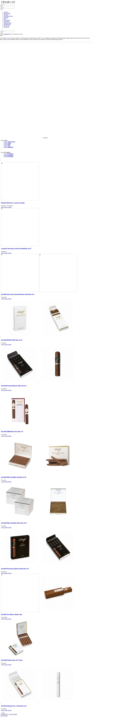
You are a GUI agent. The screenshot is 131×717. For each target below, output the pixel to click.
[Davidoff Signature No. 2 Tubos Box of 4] (47, 684)
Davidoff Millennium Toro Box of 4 (12, 431)
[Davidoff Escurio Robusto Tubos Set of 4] (47, 364)
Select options (4, 207)
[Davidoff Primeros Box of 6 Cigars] (47, 639)
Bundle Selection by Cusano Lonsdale (13, 203)
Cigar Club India (13, 714)
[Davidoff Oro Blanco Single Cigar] (47, 593)
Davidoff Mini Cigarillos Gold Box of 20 (13, 477)
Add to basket (4, 253)
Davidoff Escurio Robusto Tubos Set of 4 (13, 385)
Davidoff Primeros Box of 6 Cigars (12, 660)
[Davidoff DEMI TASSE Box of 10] (47, 319)
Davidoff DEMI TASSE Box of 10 (11, 340)
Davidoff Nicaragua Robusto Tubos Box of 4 (15, 568)
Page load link (4, 715)
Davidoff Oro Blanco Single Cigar (11, 614)
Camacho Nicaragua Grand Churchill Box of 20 (16, 248)
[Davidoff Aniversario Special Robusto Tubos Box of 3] (47, 273)
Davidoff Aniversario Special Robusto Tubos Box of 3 (17, 294)
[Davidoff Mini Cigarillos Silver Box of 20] (47, 501)
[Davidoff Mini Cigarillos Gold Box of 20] (47, 456)
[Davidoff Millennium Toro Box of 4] (47, 410)
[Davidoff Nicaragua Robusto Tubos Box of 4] (47, 547)
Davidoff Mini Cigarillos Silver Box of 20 (14, 523)
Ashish (6, 34)
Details (9, 207)
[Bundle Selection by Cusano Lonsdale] (47, 181)
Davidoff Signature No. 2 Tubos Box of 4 (13, 706)
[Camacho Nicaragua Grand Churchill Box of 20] (47, 227)
